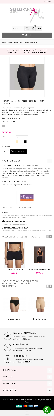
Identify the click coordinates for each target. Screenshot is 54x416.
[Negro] (25, 141)
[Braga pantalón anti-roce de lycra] (27, 77)
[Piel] (17, 141)
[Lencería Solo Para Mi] (27, 15)
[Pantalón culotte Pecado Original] (14, 255)
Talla (4, 136)
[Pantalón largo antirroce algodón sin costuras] (39, 304)
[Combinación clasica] (39, 255)
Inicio (4, 42)
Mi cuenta (47, 2)
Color (4, 141)
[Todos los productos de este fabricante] (27, 197)
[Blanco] (21, 141)
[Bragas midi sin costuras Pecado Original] (14, 304)
